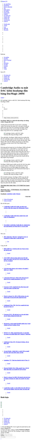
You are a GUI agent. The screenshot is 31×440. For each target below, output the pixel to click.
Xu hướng (6, 57)
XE (5, 8)
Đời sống (6, 63)
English (6, 66)
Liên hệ (6, 21)
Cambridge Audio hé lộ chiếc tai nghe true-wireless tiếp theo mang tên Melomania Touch (16, 207)
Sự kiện (6, 64)
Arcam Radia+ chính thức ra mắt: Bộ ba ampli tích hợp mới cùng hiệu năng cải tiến (16, 351)
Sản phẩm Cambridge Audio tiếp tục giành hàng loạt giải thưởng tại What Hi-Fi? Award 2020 (17, 225)
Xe (4, 61)
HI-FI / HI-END (8, 7)
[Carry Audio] (1, 404)
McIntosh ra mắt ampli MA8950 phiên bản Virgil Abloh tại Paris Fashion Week (17, 324)
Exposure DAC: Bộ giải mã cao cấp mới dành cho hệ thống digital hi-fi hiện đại (16, 315)
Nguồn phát (7, 24)
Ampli (5, 25)
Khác (5, 67)
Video (5, 68)
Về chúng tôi (7, 15)
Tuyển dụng (7, 20)
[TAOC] (1, 407)
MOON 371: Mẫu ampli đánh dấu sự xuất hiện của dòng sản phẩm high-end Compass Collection (17, 333)
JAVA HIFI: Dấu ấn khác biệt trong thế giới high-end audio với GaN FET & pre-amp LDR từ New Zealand (16, 259)
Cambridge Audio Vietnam (13, 194)
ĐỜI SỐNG (7, 9)
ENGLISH (6, 12)
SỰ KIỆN (6, 11)
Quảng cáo (6, 18)
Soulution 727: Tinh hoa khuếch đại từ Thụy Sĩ (16, 360)
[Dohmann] (1, 402)
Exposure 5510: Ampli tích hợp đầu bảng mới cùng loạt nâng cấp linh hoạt (16, 287)
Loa (5, 27)
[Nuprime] (1, 405)
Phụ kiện (6, 30)
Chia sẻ (8, 199)
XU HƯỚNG (7, 4)
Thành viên (7, 17)
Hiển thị (6, 28)
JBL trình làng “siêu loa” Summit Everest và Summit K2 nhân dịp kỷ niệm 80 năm (16, 237)
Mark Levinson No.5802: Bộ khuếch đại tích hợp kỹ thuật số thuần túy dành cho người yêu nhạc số (17, 379)
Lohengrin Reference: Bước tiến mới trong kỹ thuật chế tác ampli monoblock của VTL (16, 278)
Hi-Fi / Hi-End (7, 60)
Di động (6, 58)
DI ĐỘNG (6, 5)
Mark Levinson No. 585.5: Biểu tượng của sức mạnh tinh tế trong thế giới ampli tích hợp (16, 296)
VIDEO (6, 14)
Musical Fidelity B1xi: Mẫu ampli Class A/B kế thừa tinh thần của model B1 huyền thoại (16, 368)
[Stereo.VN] (4, 1)
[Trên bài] (1, 83)
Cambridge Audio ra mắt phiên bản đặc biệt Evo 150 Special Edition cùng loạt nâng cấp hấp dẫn (17, 388)
